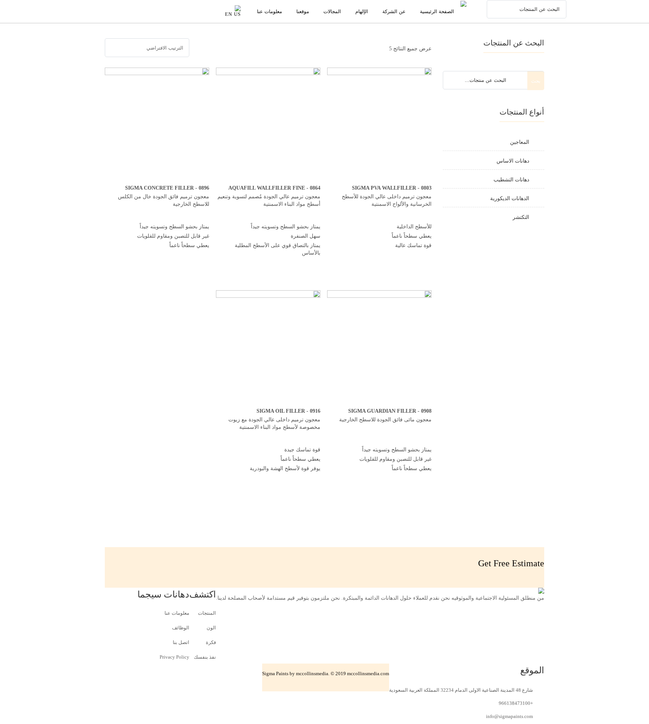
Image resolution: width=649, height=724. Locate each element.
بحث (535, 81)
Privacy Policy (174, 657)
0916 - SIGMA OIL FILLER (288, 411)
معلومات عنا (177, 613)
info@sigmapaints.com (509, 716)
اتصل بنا (181, 642)
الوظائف (180, 627)
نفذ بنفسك (205, 657)
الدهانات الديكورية (509, 198)
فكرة (211, 642)
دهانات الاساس (513, 161)
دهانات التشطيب (511, 180)
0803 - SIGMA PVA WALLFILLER (392, 188)
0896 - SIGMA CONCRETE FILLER (167, 188)
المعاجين (519, 142)
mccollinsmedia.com (368, 673)
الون (211, 627)
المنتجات (207, 613)
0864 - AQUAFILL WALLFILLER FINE (274, 188)
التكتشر (521, 217)
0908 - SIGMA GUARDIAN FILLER (390, 411)
